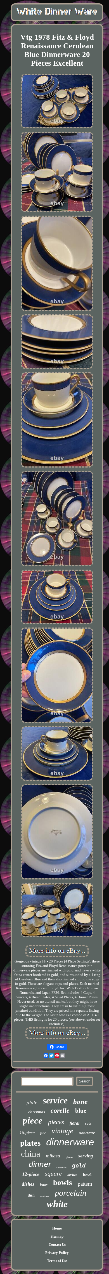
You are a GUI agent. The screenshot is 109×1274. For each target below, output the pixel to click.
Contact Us (57, 1244)
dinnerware (70, 1141)
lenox (44, 1185)
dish (31, 1195)
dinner (40, 1164)
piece (32, 1120)
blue (80, 1110)
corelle (60, 1110)
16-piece (27, 1132)
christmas (36, 1112)
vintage (62, 1131)
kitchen (72, 1175)
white (57, 1204)
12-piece (30, 1174)
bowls (62, 1182)
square (53, 1173)
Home (57, 1228)
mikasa (53, 1156)
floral (74, 1123)
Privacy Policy (57, 1253)
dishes (28, 1184)
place (69, 1157)
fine (43, 1133)
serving (85, 1156)
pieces (56, 1122)
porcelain (70, 1192)
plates (30, 1142)
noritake (44, 1196)
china (30, 1154)
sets (88, 1123)
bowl (87, 1175)
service (55, 1100)
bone (80, 1101)
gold (79, 1165)
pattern (85, 1184)
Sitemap (57, 1236)
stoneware (87, 1133)
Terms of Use (57, 1261)
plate (32, 1102)
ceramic (61, 1167)
